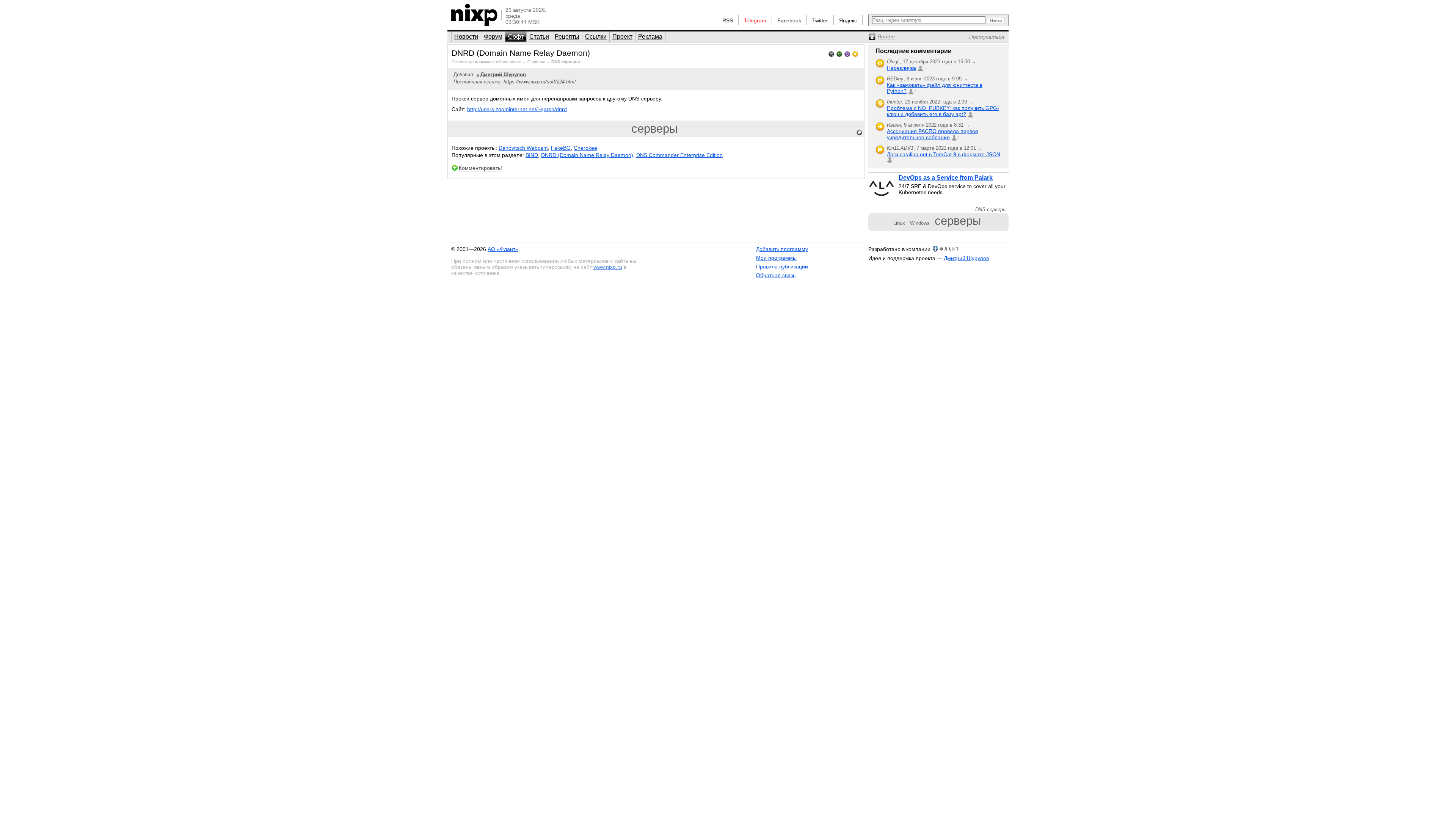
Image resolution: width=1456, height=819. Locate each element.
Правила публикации (782, 267)
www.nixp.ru (607, 267)
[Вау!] (855, 53)
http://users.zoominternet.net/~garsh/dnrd (517, 109)
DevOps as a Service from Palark (946, 177)
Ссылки (596, 36)
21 (925, 68)
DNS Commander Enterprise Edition (679, 155)
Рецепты (567, 36)
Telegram (755, 20)
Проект (622, 36)
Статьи (539, 36)
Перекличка (901, 68)
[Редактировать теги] (860, 133)
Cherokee (585, 148)
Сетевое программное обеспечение (486, 62)
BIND (532, 155)
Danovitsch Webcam (523, 148)
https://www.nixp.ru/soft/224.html (540, 82)
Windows (920, 223)
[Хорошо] (847, 53)
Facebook (789, 20)
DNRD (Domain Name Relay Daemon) (587, 155)
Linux (899, 223)
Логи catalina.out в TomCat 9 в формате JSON (943, 154)
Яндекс (848, 20)
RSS (727, 20)
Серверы (536, 62)
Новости (466, 36)
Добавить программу (782, 249)
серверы (654, 128)
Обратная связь (775, 275)
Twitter (820, 20)
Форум (493, 36)
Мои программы (776, 258)
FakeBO (561, 148)
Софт (516, 36)
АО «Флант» (503, 249)
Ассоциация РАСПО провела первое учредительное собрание (932, 134)
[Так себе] (839, 53)
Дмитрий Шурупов (966, 258)
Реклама (650, 36)
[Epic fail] (831, 53)
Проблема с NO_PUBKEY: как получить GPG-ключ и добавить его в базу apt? (943, 111)
